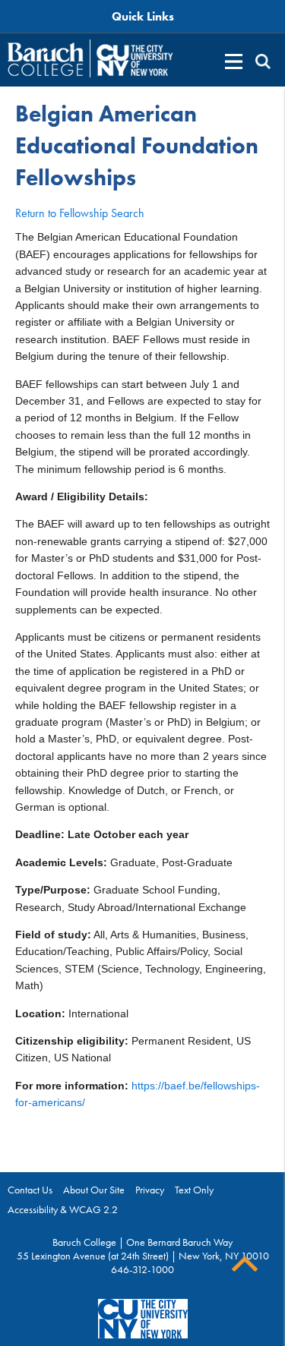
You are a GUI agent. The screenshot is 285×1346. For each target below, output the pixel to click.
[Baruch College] (46, 59)
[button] (263, 61)
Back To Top (244, 1264)
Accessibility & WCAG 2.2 (63, 1209)
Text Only (194, 1189)
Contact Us (30, 1189)
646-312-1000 (142, 1269)
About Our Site (94, 1189)
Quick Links (143, 16)
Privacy (149, 1189)
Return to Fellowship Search (79, 213)
